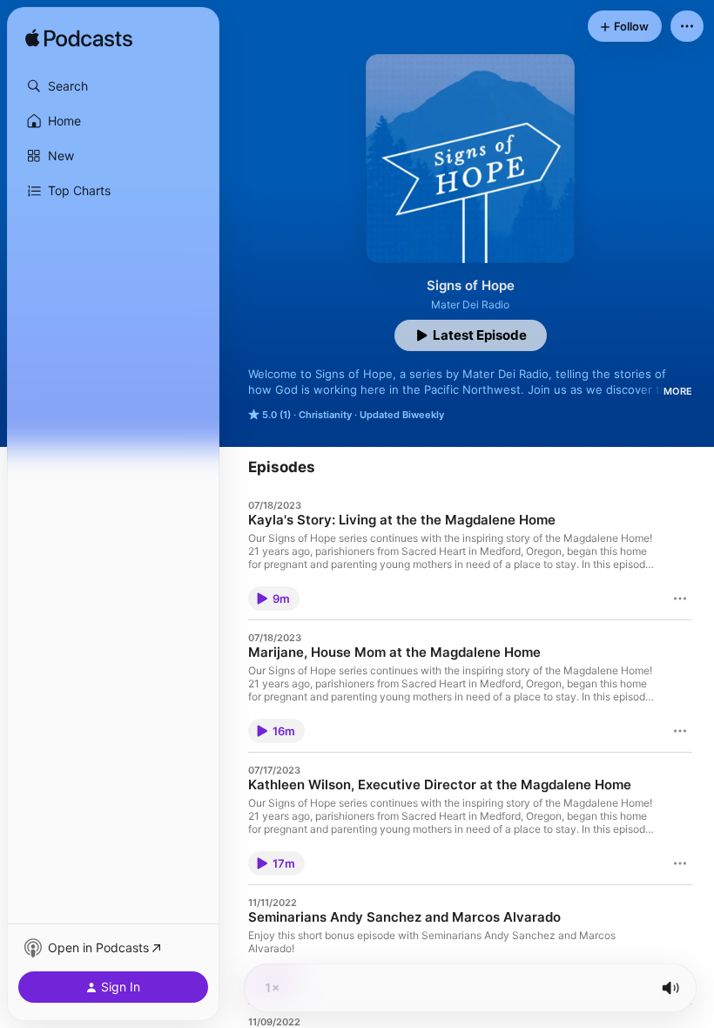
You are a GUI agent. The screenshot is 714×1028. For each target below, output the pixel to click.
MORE (677, 391)
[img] (78, 39)
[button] (113, 86)
